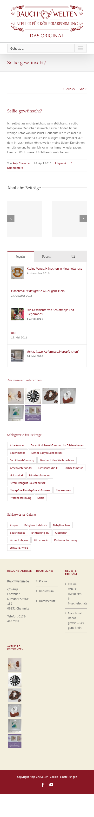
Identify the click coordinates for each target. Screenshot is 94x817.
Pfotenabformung (20, 497)
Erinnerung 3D (40, 532)
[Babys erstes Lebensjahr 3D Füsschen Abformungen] (33, 395)
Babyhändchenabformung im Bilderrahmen (57, 445)
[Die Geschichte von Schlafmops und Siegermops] (17, 310)
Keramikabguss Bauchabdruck (28, 483)
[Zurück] (10, 218)
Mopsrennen (63, 490)
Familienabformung (22, 460)
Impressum (46, 591)
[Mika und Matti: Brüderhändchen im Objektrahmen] (15, 413)
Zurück (70, 89)
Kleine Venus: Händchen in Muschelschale (54, 268)
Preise (43, 581)
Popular (20, 256)
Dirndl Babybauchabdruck (46, 452)
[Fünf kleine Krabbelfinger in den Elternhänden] (50, 395)
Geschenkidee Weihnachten (57, 460)
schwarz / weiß (19, 547)
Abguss (14, 525)
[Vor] (83, 218)
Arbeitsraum (17, 445)
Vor (82, 89)
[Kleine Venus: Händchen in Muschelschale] (17, 269)
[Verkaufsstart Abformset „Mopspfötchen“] (17, 352)
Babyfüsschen (61, 525)
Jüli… (14, 333)
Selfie (40, 497)
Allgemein (61, 163)
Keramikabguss (19, 540)
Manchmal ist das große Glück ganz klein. (38, 291)
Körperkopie (41, 540)
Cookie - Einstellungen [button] (63, 776)
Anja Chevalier (22, 163)
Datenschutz (47, 601)
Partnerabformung (65, 540)
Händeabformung (39, 475)
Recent (47, 256)
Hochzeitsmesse (73, 468)
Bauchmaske (17, 452)
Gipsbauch (61, 532)
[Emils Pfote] (15, 395)
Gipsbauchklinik (48, 468)
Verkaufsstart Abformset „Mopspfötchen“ (53, 352)
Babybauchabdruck (35, 525)
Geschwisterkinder (21, 468)
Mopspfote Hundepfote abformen (30, 490)
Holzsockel (16, 475)
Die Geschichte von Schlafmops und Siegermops (50, 312)
